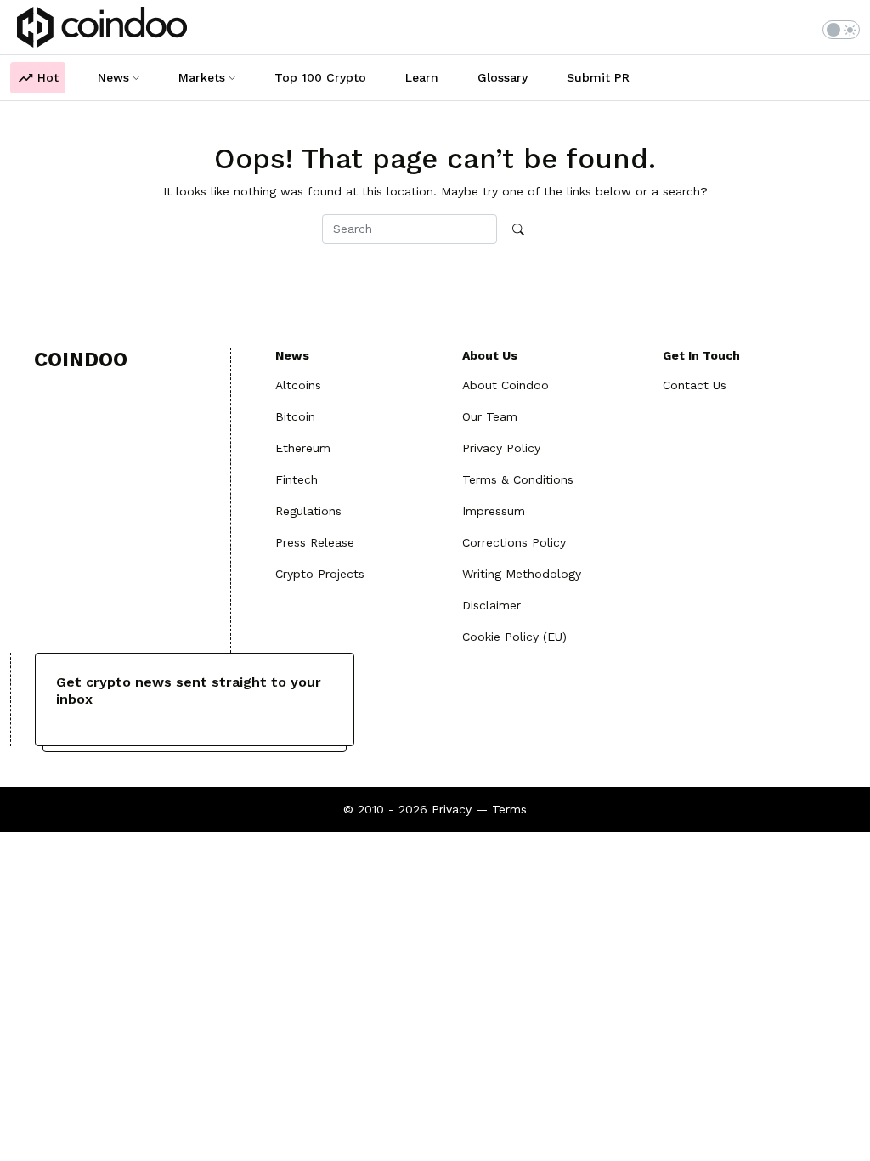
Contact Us (694, 385)
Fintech (296, 479)
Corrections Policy (514, 542)
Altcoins (298, 385)
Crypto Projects (319, 573)
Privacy (452, 809)
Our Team (489, 416)
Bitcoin (295, 416)
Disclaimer (491, 605)
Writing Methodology (521, 573)
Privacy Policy (501, 448)
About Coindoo (505, 385)
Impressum (493, 511)
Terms (509, 809)
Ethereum (302, 448)
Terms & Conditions (517, 479)
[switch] (841, 29)
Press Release (314, 542)
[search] (518, 230)
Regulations (308, 511)
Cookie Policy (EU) (514, 636)
